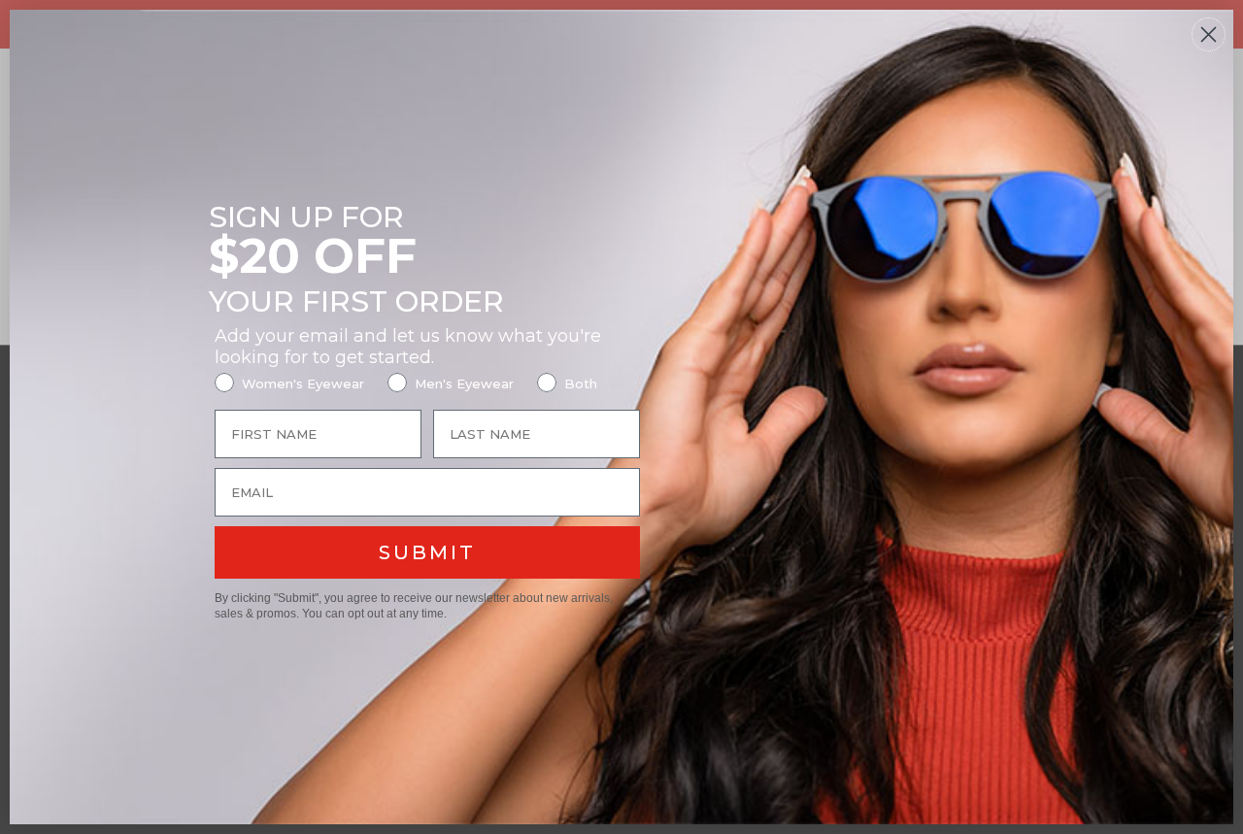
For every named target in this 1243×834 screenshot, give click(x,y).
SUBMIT (427, 552)
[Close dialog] (1209, 34)
